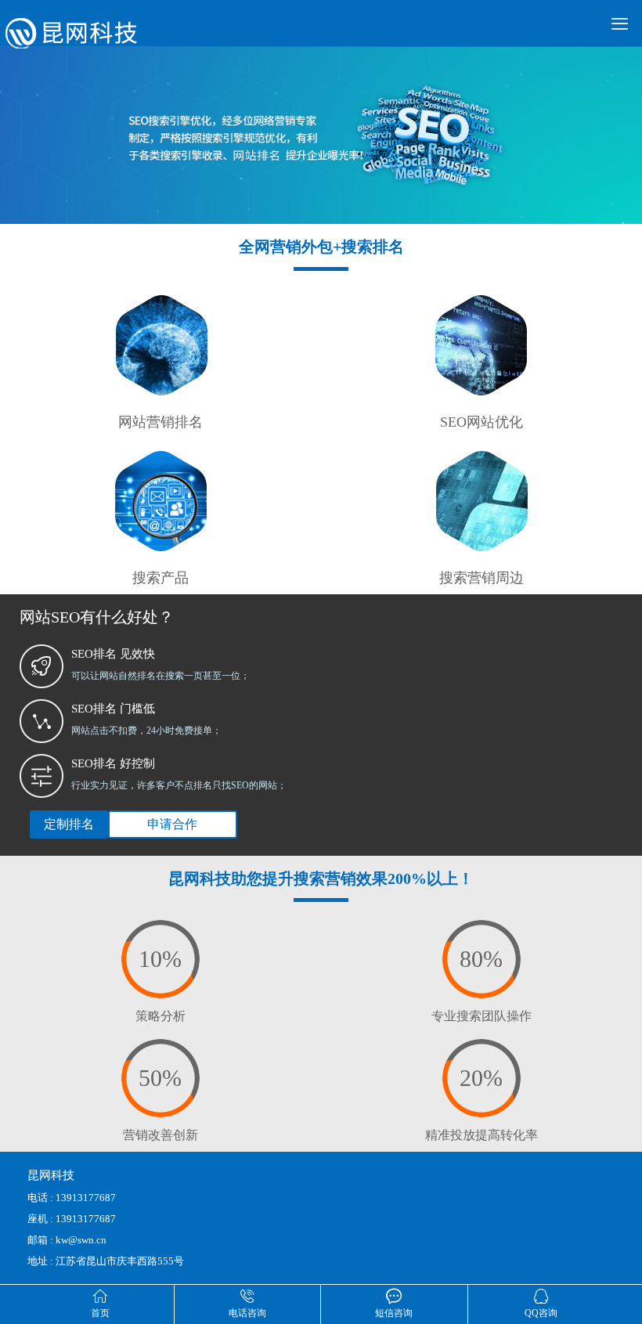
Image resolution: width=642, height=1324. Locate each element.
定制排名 (69, 824)
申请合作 (172, 824)
